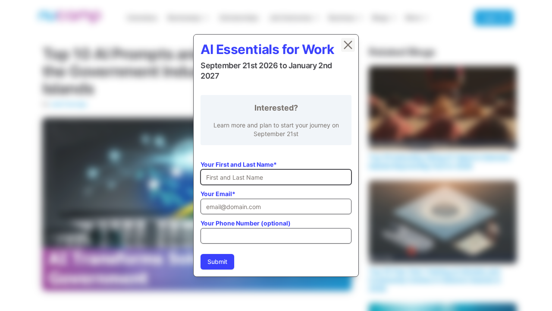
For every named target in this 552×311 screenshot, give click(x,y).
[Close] (348, 45)
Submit (217, 261)
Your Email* (218, 193)
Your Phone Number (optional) (246, 223)
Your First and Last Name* (239, 164)
